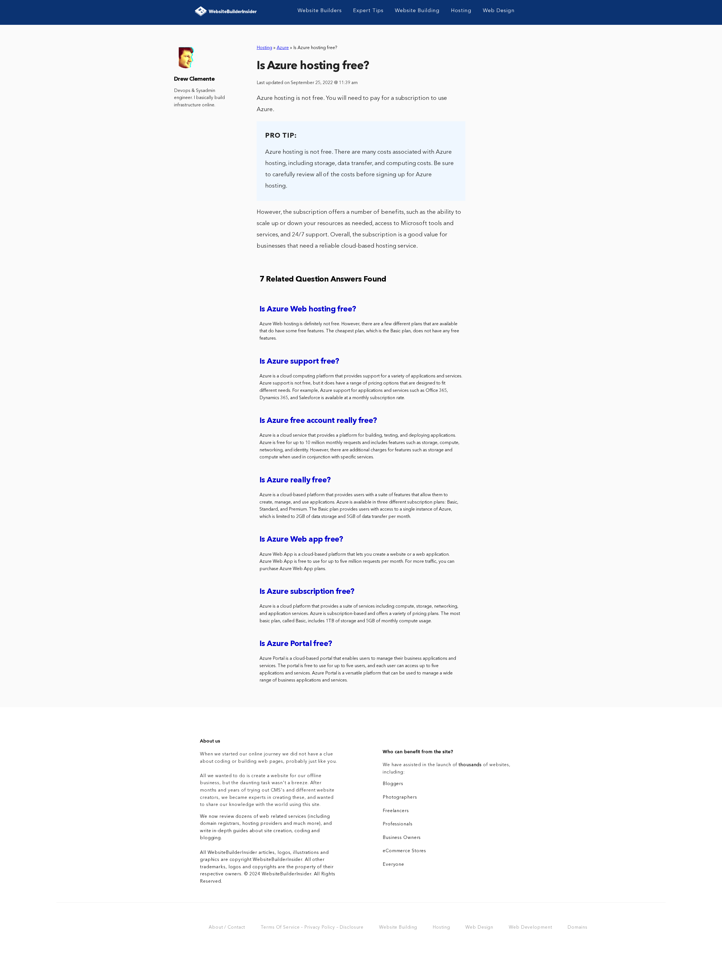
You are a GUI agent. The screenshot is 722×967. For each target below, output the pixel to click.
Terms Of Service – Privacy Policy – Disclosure (312, 927)
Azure (283, 48)
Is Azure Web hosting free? (307, 309)
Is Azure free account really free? (318, 421)
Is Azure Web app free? (301, 540)
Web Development (530, 927)
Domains (577, 927)
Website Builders (320, 10)
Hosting (461, 10)
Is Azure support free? (299, 362)
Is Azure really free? (295, 480)
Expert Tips (368, 10)
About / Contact (227, 927)
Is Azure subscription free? (307, 592)
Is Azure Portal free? (295, 644)
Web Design (499, 10)
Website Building (417, 10)
